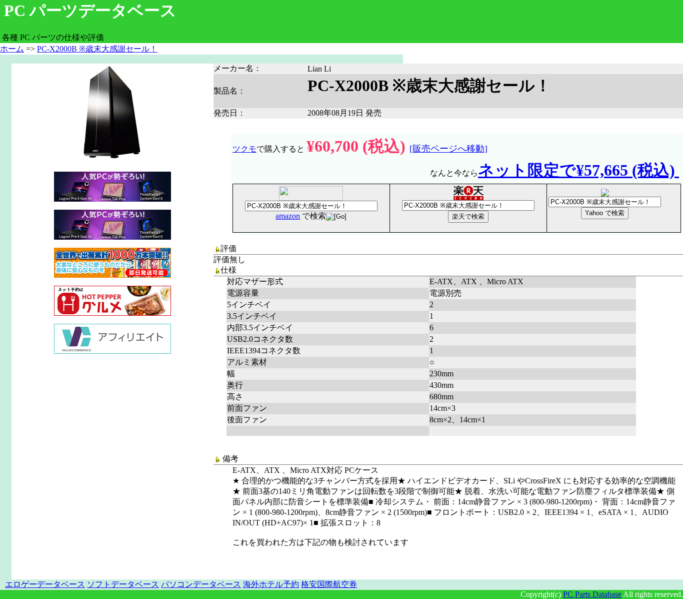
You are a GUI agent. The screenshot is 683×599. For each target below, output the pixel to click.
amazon (288, 216)
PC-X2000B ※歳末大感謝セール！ (97, 49)
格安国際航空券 (329, 584)
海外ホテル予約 (271, 584)
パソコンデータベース (201, 584)
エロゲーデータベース (45, 584)
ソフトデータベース (123, 584)
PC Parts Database (592, 594)
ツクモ (244, 149)
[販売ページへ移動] (449, 149)
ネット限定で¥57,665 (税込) (578, 170)
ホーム (12, 49)
